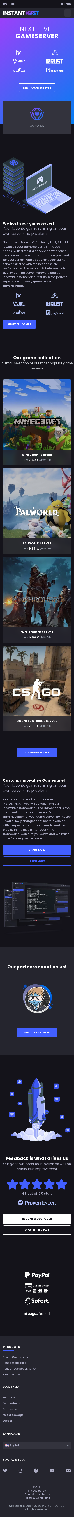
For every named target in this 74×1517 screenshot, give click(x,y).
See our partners (37, 1032)
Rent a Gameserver (37, 87)
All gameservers (37, 752)
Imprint (37, 1487)
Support (8, 1420)
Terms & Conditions (37, 1498)
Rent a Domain (12, 1374)
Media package (13, 1415)
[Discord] (5, 4)
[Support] (13, 4)
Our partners (11, 1403)
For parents (10, 1397)
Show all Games (19, 324)
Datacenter (10, 1409)
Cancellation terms (37, 1494)
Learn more (37, 861)
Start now (37, 850)
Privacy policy (37, 1490)
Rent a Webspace (14, 1363)
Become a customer (37, 1219)
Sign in (66, 4)
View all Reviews (37, 1230)
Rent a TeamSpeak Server (20, 1368)
